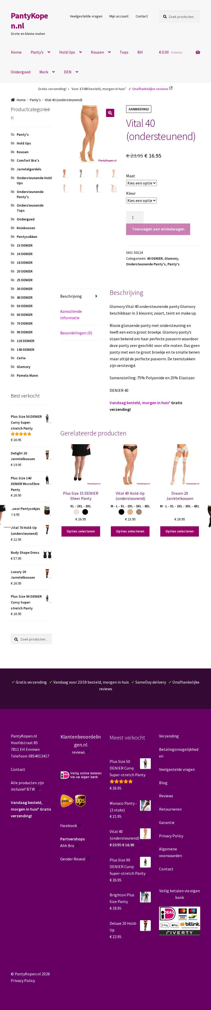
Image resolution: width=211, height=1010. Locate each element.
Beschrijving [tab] (71, 296)
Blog (163, 782)
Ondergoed (20, 71)
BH (140, 52)
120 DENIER (25, 340)
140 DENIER (25, 349)
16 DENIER (24, 253)
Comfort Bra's (28, 160)
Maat (130, 175)
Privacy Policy (171, 835)
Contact (142, 16)
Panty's (35, 100)
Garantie (166, 822)
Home (16, 52)
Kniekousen (26, 228)
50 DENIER (24, 306)
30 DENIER (24, 288)
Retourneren (170, 809)
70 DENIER (24, 323)
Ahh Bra (67, 845)
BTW (31, 789)
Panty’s (37, 52)
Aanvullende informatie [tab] (71, 315)
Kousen (97, 52)
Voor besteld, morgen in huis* (99, 88)
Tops (124, 52)
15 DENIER (24, 245)
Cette (21, 358)
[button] (110, 113)
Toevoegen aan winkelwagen (158, 228)
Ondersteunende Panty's (146, 264)
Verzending (169, 736)
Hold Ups (67, 52)
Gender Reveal (72, 858)
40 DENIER (155, 258)
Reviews (166, 795)
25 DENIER (24, 280)
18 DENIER (24, 262)
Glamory (171, 258)
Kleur (131, 193)
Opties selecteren (81, 531)
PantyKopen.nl (29, 21)
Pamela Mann (27, 375)
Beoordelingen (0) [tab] (76, 332)
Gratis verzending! (52, 88)
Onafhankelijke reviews (150, 88)
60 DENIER (24, 314)
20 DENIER (24, 271)
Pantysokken (27, 236)
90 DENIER (24, 332)
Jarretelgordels (29, 169)
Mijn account (118, 16)
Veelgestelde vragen (86, 16)
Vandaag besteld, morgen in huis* (140, 402)
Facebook (68, 825)
